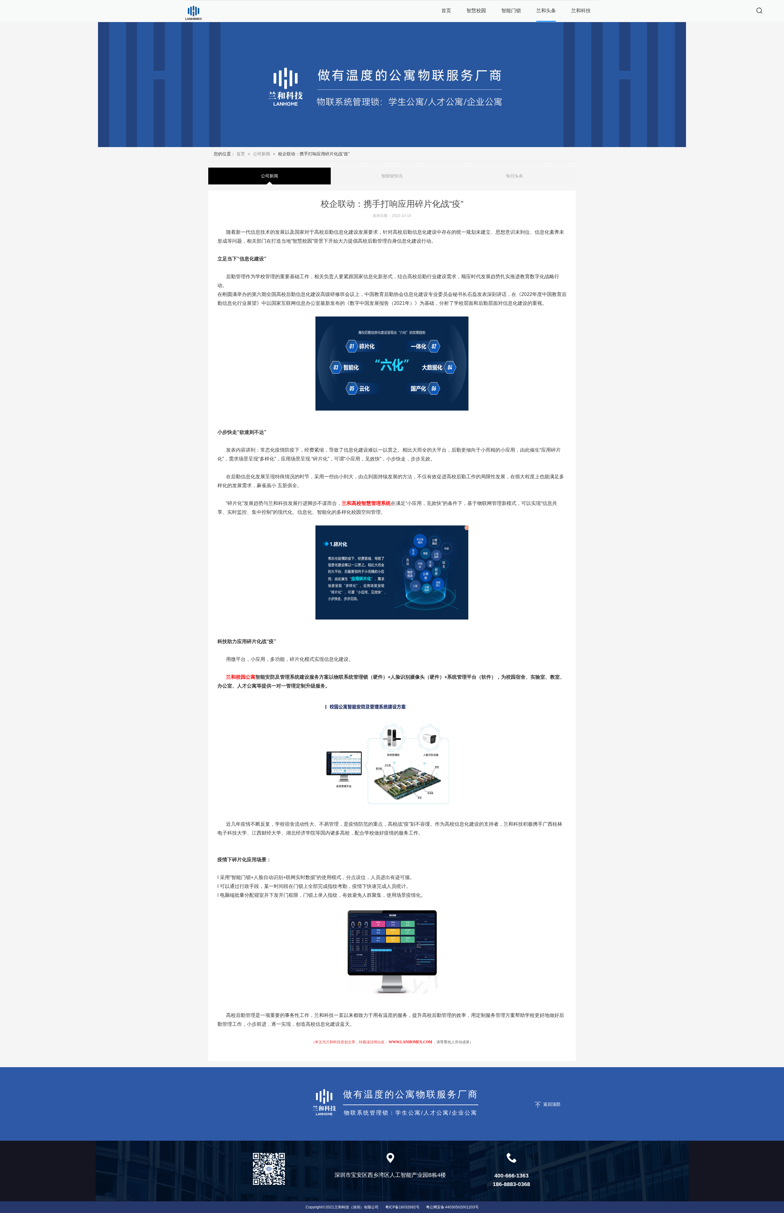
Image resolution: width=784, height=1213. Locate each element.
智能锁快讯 (392, 175)
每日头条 (514, 175)
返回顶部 (551, 1104)
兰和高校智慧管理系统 (366, 503)
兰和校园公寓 (240, 677)
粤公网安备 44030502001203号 (452, 1207)
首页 (241, 153)
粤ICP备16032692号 (402, 1207)
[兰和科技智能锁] (193, 12)
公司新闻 (261, 153)
